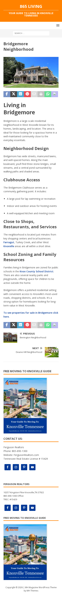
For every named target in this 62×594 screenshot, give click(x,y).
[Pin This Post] (27, 94)
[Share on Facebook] (6, 94)
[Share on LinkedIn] (20, 94)
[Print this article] (41, 94)
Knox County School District (36, 271)
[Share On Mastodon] (54, 94)
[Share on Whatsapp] (47, 94)
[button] (57, 25)
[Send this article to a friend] (34, 94)
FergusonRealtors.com (26, 455)
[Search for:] (31, 33)
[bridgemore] (31, 85)
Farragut (8, 242)
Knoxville (8, 246)
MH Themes (32, 590)
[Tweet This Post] (13, 94)
